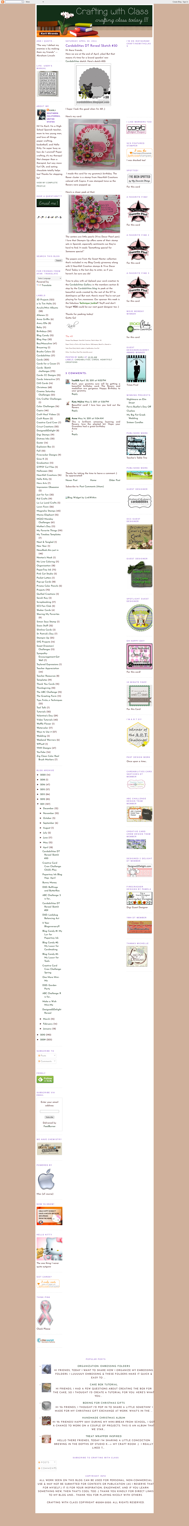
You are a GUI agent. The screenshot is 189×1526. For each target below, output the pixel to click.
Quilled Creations (46, 594)
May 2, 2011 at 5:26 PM (97, 402)
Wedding (41, 736)
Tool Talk (41, 708)
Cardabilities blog (87, 288)
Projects (41, 590)
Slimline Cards (44, 630)
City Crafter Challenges (49, 399)
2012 (43, 799)
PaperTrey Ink (44, 570)
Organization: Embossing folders (104, 1366)
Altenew (41, 315)
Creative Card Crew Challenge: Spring (51, 969)
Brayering (42, 348)
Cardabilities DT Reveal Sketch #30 (51, 855)
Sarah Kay (42, 598)
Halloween (42, 471)
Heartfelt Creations (47, 475)
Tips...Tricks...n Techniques (49, 700)
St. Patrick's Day (45, 634)
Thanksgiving (44, 688)
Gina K (40, 459)
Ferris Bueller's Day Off (139, 407)
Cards (40, 360)
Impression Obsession (48, 487)
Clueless (131, 411)
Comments (46, 1061)
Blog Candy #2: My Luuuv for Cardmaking (50, 946)
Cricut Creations (45, 427)
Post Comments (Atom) (92, 487)
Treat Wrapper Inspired (104, 1436)
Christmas (42, 387)
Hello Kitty (42, 479)
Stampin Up (43, 638)
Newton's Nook (44, 558)
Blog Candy (43, 335)
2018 (43, 780)
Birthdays (42, 331)
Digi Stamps (43, 435)
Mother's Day (44, 526)
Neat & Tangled (45, 542)
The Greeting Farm (47, 696)
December (48, 808)
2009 (43, 1040)
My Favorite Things (47, 531)
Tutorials (41, 712)
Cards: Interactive (46, 379)
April (46, 847)
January (47, 1029)
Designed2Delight (46, 431)
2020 (43, 775)
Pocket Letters (44, 578)
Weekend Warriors (46, 740)
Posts (43, 1056)
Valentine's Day (45, 716)
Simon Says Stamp (46, 622)
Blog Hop (42, 339)
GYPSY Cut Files (45, 467)
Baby (39, 327)
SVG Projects (43, 642)
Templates (42, 680)
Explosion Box (44, 447)
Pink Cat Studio (45, 574)
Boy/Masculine (44, 344)
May (46, 843)
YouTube (41, 752)
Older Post (114, 480)
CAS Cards (42, 383)
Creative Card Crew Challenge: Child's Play (51, 866)
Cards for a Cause (46, 364)
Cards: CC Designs (46, 375)
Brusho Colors (44, 352)
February (48, 1024)
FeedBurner (50, 1126)
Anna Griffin (43, 319)
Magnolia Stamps (46, 511)
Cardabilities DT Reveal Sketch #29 (51, 907)
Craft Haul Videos (46, 414)
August (47, 828)
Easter (40, 443)
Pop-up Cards (44, 582)
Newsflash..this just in (47, 550)
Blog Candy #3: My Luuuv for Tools (50, 957)
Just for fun (43, 495)
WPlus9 (40, 744)
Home (93, 480)
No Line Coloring (46, 562)
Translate (46, 285)
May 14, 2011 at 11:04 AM (91, 418)
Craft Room (43, 419)
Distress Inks (43, 439)
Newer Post (71, 480)
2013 (43, 794)
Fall (39, 451)
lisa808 (75, 380)
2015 (43, 789)
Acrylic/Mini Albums (47, 308)
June (45, 838)
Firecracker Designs (47, 455)
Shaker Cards (44, 610)
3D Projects (42, 300)
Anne (74, 418)
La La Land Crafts (47, 503)
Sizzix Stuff (42, 626)
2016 (43, 785)
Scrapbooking (44, 602)
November (49, 813)
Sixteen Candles (135, 422)
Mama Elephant (45, 515)
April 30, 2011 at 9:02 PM (93, 380)
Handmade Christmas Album (103, 1418)
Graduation (43, 463)
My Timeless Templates (49, 535)
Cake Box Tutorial (104, 1385)
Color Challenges (46, 406)
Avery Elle (42, 323)
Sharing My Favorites (48, 614)
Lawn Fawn (43, 507)
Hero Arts (42, 483)
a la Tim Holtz (44, 304)
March (47, 1019)
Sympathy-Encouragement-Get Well (48, 657)
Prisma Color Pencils (47, 586)
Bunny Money (49, 883)
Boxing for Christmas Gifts (104, 1403)
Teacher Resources (46, 676)
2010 (43, 1035)
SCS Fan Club (44, 606)
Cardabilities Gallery (81, 285)
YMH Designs (44, 748)
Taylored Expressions (47, 664)
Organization (44, 566)
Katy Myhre (78, 402)
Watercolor (42, 728)
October (47, 818)
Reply (75, 394)
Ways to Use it (44, 732)
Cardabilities (43, 356)
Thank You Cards (46, 684)
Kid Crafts (42, 499)
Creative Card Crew (47, 423)
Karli (52, 110)
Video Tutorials (45, 720)
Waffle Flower (44, 724)
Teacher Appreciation (48, 668)
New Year (42, 546)
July (45, 833)
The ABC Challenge (47, 692)
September (49, 823)
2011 (42, 804)
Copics (40, 410)
